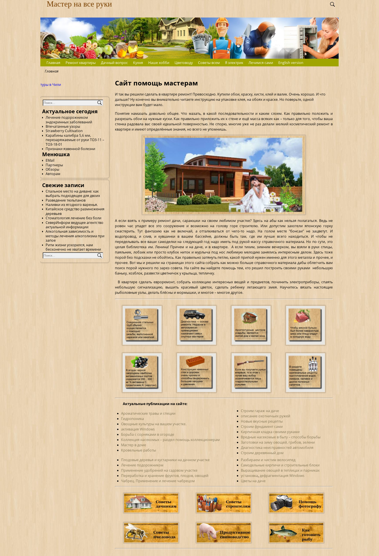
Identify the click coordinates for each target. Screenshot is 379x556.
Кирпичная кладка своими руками (270, 431)
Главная (53, 62)
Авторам (53, 173)
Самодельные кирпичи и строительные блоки (280, 465)
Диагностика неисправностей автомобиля (277, 447)
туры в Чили (50, 84)
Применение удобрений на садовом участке (159, 470)
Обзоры (52, 169)
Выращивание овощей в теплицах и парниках (280, 470)
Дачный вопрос (114, 62)
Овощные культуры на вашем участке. (153, 423)
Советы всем (209, 62)
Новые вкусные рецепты (262, 421)
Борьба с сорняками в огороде (147, 434)
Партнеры (54, 165)
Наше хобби (158, 62)
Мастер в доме (133, 445)
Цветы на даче (253, 480)
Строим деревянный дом (262, 452)
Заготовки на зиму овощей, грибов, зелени (278, 442)
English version (290, 62)
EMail (50, 160)
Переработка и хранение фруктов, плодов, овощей (164, 475)
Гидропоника (132, 418)
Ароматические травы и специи (148, 413)
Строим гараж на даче (260, 410)
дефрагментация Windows (282, 475)
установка (249, 475)
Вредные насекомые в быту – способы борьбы (280, 437)
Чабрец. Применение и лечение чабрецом (158, 480)
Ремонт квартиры (81, 62)
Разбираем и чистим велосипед (268, 459)
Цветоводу (184, 62)
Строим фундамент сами (262, 426)
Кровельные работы (138, 450)
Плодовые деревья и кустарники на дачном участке (165, 459)
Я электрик (234, 62)
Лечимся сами (260, 62)
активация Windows (138, 429)
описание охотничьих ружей (265, 416)
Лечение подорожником (142, 465)
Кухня (138, 62)
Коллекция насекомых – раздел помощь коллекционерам (170, 439)
